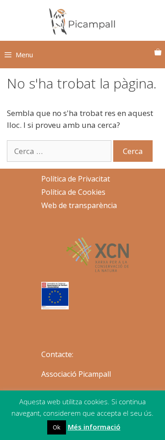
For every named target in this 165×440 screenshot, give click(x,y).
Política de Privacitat (75, 179)
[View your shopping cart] (158, 52)
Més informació (94, 426)
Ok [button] (56, 427)
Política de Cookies (73, 192)
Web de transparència (79, 205)
